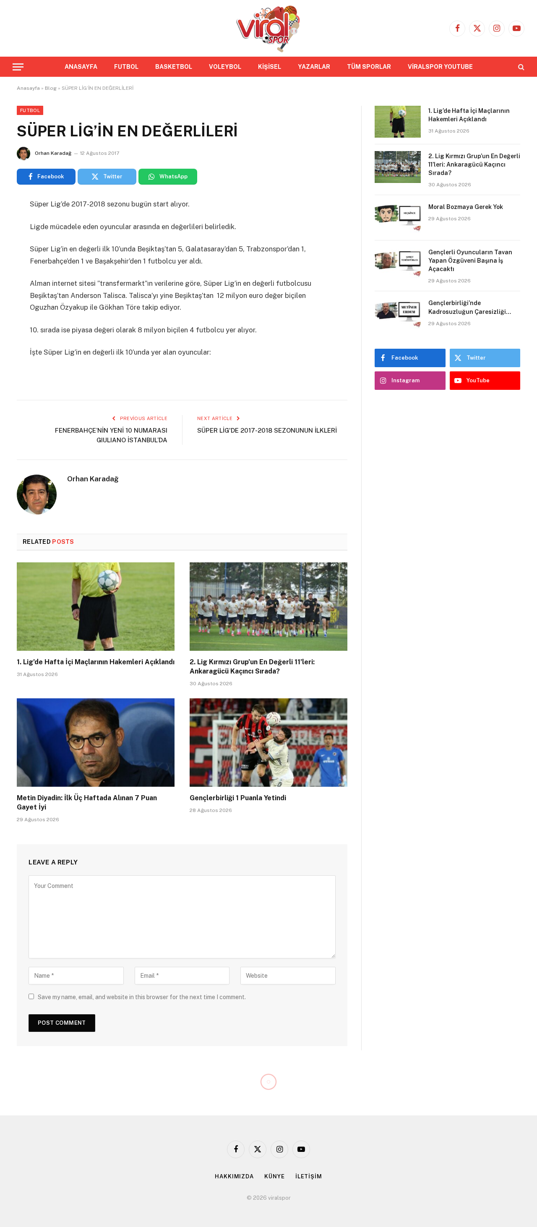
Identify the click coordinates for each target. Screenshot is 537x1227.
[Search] (520, 66)
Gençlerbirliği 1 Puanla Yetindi (238, 798)
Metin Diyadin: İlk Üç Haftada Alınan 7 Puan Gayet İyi (87, 802)
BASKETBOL (173, 66)
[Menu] (18, 66)
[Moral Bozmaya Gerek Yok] (398, 218)
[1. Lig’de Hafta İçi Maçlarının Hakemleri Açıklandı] (96, 606)
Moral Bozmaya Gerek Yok (465, 207)
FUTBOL (126, 66)
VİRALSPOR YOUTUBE (440, 66)
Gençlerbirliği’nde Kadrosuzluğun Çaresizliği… (470, 307)
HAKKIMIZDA (234, 1176)
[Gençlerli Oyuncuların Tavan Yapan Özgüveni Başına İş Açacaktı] (398, 263)
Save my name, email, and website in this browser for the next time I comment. (142, 997)
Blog (51, 88)
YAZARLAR (314, 66)
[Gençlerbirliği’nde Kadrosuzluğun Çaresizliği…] (398, 314)
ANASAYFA (81, 66)
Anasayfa (28, 88)
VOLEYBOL (225, 66)
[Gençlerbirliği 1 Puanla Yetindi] (268, 742)
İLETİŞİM (308, 1176)
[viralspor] (268, 28)
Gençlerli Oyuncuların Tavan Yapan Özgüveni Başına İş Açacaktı (470, 260)
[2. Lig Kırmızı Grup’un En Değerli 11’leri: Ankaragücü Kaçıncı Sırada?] (268, 606)
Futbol (30, 110)
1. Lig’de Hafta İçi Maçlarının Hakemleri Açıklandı (96, 662)
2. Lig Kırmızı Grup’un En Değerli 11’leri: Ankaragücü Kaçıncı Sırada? (252, 666)
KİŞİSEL (269, 66)
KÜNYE (274, 1176)
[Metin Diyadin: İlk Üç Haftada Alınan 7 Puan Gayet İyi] (96, 742)
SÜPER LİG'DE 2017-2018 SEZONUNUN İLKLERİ (267, 430)
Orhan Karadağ (53, 153)
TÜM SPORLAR (369, 66)
